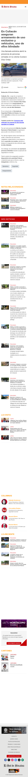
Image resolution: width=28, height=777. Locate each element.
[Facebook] (5, 760)
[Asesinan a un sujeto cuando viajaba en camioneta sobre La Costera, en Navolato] (5, 252)
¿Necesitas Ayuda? (14, 756)
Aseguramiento (6, 170)
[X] (9, 760)
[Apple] (19, 760)
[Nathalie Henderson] (4, 502)
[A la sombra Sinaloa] (4, 510)
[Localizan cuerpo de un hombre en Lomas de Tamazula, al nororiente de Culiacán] (5, 555)
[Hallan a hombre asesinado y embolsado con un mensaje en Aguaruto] (5, 293)
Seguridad (15, 166)
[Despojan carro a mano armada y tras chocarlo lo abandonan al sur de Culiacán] (5, 200)
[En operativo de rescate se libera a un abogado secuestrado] (5, 192)
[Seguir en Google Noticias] (25, 87)
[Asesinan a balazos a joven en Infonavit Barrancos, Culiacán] (5, 539)
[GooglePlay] (22, 760)
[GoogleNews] (15, 760)
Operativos (5, 166)
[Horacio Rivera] (4, 518)
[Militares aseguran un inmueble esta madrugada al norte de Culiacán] (5, 207)
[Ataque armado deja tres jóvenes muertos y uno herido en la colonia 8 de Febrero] (5, 563)
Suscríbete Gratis (14, 643)
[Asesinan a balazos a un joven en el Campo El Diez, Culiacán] (5, 369)
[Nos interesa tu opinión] (14, 730)
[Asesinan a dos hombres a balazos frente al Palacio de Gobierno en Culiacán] (5, 385)
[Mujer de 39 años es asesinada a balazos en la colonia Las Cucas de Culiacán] (5, 313)
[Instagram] (12, 760)
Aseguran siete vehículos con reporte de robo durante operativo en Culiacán (12, 122)
